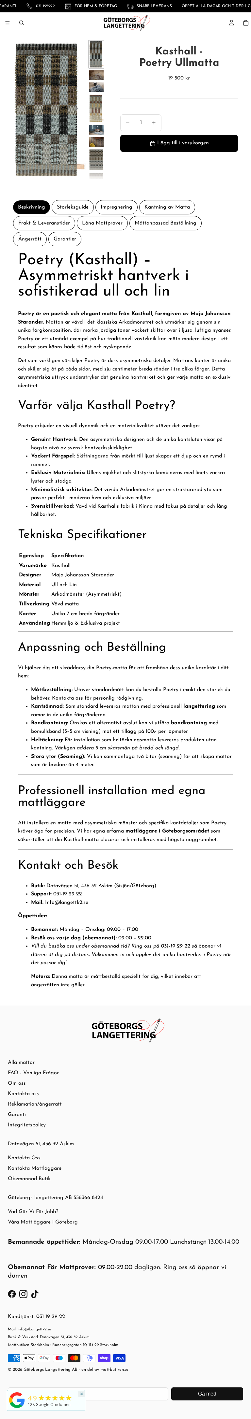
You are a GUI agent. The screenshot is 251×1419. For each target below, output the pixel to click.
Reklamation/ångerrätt (35, 1104)
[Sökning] (21, 23)
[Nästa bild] (78, 109)
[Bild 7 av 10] (96, 159)
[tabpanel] (125, 621)
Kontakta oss (23, 1093)
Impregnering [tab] (116, 207)
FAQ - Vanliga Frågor (33, 1073)
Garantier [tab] (65, 239)
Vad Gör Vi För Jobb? (33, 1211)
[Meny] (7, 22)
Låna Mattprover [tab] (102, 223)
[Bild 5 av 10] (96, 129)
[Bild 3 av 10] (96, 87)
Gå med (207, 1394)
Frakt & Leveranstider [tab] (44, 223)
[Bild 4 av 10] (96, 108)
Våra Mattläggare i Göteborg (43, 1222)
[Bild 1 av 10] (96, 54)
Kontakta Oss (24, 1158)
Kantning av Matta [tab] (167, 207)
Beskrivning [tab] (31, 207)
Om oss (17, 1083)
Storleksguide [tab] (73, 207)
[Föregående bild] (20, 109)
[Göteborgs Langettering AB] (17, 1400)
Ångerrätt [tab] (30, 239)
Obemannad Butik (29, 1178)
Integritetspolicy (27, 1125)
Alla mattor (21, 1062)
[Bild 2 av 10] (96, 75)
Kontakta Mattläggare (34, 1168)
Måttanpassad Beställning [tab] (165, 223)
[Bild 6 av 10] (96, 142)
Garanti (17, 1114)
